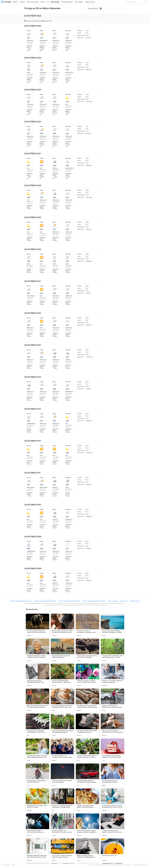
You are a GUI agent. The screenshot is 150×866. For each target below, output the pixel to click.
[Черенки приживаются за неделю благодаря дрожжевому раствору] (62, 725)
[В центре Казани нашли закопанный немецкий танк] (37, 675)
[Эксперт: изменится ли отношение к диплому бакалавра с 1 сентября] (62, 750)
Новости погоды (112, 601)
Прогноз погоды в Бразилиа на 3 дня (20, 601)
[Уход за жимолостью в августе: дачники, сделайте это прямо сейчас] (87, 750)
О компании (7, 865)
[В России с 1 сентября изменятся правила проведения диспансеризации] (112, 675)
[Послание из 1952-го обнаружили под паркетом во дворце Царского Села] (87, 625)
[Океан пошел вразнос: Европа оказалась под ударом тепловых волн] (112, 625)
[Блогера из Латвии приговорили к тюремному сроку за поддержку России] (87, 725)
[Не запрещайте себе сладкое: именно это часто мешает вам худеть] (112, 750)
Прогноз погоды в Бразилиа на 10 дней (94, 601)
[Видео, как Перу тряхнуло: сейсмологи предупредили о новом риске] (87, 850)
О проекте (90, 865)
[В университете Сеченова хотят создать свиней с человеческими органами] (87, 700)
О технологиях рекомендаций (116, 865)
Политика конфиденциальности (101, 865)
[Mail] (2, 2)
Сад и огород (123, 601)
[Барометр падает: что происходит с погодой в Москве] (62, 825)
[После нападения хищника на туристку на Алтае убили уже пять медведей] (37, 625)
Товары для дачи (135, 601)
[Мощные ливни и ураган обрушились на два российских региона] (112, 700)
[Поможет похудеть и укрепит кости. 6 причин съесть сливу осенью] (87, 675)
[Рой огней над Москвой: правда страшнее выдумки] (62, 775)
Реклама (13, 865)
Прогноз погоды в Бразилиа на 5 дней (45, 601)
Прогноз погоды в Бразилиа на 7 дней (69, 601)
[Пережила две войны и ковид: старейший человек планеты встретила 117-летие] (37, 650)
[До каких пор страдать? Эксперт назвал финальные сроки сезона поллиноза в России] (37, 750)
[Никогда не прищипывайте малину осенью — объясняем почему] (62, 675)
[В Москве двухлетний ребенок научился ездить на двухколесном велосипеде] (37, 775)
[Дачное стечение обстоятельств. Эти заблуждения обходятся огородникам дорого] (37, 700)
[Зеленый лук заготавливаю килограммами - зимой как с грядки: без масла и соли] (37, 725)
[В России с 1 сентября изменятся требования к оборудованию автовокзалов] (62, 800)
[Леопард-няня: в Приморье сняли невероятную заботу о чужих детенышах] (112, 650)
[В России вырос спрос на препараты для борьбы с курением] (112, 775)
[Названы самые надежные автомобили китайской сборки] (87, 775)
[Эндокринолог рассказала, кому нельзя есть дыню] (37, 800)
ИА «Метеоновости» (144, 865)
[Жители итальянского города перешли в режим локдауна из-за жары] (87, 825)
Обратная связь (128, 865)
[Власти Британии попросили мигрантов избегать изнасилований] (62, 650)
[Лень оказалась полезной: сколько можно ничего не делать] (112, 725)
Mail (2, 865)
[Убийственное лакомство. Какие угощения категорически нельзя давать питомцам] (62, 625)
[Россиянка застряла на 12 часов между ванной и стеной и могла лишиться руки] (112, 800)
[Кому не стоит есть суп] (112, 850)
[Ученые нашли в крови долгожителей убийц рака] (37, 825)
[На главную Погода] (7, 2)
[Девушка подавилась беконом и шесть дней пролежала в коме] (37, 850)
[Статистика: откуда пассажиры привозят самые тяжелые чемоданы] (62, 850)
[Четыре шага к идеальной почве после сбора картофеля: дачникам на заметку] (87, 650)
